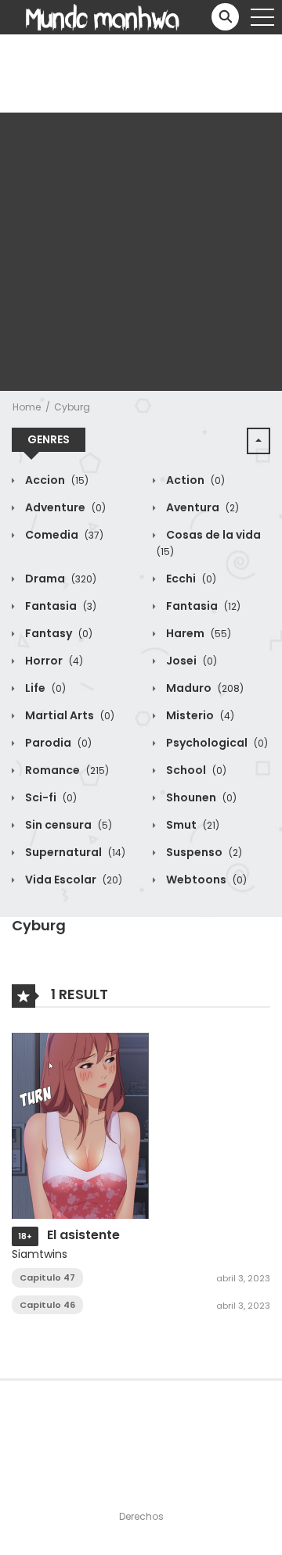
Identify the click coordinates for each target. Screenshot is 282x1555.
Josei (190, 660)
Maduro (204, 688)
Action (194, 480)
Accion (56, 480)
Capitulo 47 (47, 1277)
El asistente (83, 1235)
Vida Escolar (72, 879)
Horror (53, 660)
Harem (197, 633)
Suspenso (203, 852)
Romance (66, 770)
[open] (262, 17)
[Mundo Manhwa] (102, 16)
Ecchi (190, 578)
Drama (59, 578)
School (195, 770)
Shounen (200, 797)
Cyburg (72, 407)
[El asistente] (80, 1125)
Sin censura (67, 825)
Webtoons (205, 879)
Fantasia (59, 606)
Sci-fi (50, 797)
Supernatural (74, 852)
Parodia (57, 743)
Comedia (63, 535)
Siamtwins (39, 1254)
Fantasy (57, 633)
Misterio (199, 715)
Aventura (201, 507)
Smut (191, 825)
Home (27, 407)
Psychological (216, 743)
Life (44, 688)
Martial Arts (68, 715)
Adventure (64, 507)
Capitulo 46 (47, 1305)
